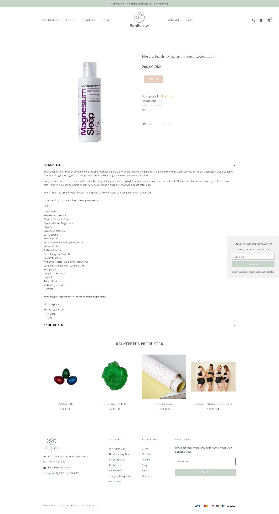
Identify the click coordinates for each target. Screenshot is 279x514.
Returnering (115, 481)
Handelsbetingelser (119, 454)
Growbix (74, 506)
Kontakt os (115, 465)
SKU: (144, 110)
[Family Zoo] (139, 20)
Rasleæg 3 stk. (65, 403)
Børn (144, 470)
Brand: (145, 105)
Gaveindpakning (164, 403)
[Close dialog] (276, 239)
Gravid (145, 448)
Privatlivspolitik (116, 459)
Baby (144, 465)
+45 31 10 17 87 (56, 462)
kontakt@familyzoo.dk (60, 467)
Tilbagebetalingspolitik (120, 476)
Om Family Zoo (117, 448)
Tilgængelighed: (150, 96)
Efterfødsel (147, 454)
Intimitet (146, 459)
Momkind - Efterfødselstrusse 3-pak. (213, 403)
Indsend (253, 264)
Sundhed (146, 476)
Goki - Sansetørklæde (115, 403)
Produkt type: (149, 100)
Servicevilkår (115, 470)
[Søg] (253, 20)
